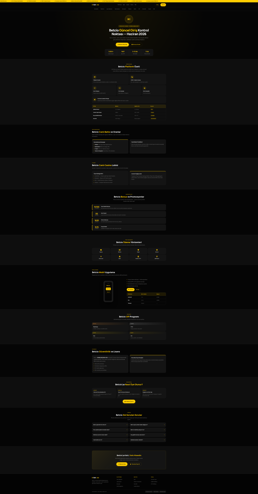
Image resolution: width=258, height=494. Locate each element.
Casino (127, 4)
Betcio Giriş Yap (123, 44)
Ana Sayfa (96, 8)
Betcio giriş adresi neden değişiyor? (139, 424)
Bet (96, 5)
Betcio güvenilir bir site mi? (99, 424)
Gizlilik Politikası (154, 481)
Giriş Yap (108, 288)
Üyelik (149, 8)
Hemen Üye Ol (129, 401)
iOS (138, 289)
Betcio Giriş (123, 464)
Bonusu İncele (136, 44)
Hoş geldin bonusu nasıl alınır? (138, 434)
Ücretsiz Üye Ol (136, 464)
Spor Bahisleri (109, 8)
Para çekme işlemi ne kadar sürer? (101, 429)
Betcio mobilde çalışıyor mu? (137, 429)
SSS (135, 4)
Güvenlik (144, 8)
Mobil (135, 8)
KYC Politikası (153, 484)
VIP (139, 8)
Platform (120, 4)
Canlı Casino (117, 8)
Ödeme (129, 8)
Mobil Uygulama (120, 486)
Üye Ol (163, 4)
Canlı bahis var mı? (97, 439)
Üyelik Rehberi (137, 486)
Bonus (132, 4)
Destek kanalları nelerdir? (137, 439)
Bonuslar (124, 8)
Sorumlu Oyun (154, 479)
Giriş (157, 4)
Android (131, 289)
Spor (124, 4)
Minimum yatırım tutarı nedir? (100, 434)
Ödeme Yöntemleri (137, 481)
